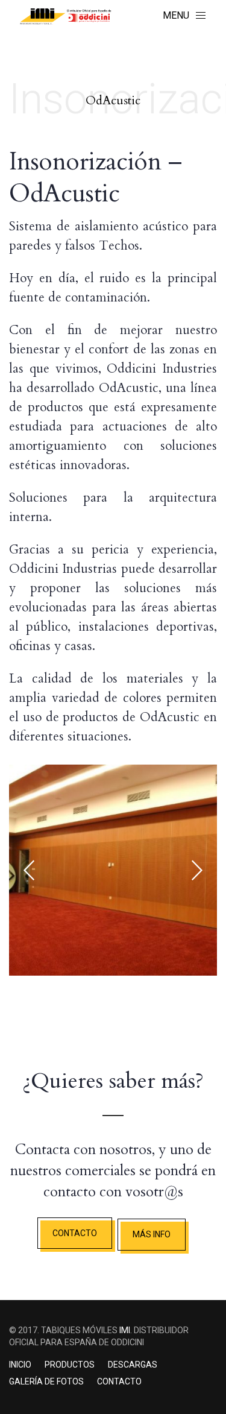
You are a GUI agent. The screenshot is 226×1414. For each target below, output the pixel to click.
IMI (124, 1330)
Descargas (132, 1364)
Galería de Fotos (46, 1381)
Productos (70, 1364)
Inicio (20, 1364)
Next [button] (197, 870)
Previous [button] (29, 870)
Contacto (119, 1381)
